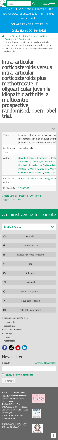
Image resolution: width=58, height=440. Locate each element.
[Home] (3, 3)
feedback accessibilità (13, 329)
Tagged (5, 199)
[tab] (29, 226)
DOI (31, 196)
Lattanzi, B (37, 161)
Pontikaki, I (24, 165)
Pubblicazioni (10, 39)
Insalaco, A (36, 165)
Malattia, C (37, 172)
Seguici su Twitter (11, 347)
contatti (30, 236)
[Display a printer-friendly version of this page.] (54, 128)
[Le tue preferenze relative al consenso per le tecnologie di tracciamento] (53, 435)
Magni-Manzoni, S (39, 169)
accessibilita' (9, 325)
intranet (30, 273)
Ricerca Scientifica (20, 36)
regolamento (9, 322)
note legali (8, 333)
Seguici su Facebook (4, 347)
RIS (19, 199)
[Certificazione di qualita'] (36, 413)
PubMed (23, 196)
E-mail (6, 363)
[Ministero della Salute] (37, 428)
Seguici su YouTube (18, 347)
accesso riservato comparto (30, 254)
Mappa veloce (12, 226)
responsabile (9, 340)
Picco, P (48, 172)
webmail (30, 282)
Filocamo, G (50, 161)
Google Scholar (9, 196)
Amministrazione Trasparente (29, 214)
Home (4, 36)
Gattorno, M (24, 172)
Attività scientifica (39, 36)
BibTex (38, 196)
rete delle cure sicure (30, 310)
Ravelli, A (23, 158)
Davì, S (32, 158)
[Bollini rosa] (38, 398)
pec (30, 264)
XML (13, 199)
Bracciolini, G (43, 158)
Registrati (9, 381)
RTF (46, 196)
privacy (7, 337)
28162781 (23, 188)
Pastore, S (23, 169)
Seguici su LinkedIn (24, 347)
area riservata (30, 245)
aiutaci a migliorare (30, 291)
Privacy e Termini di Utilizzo (19, 375)
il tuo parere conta (30, 300)
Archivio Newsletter (45, 363)
